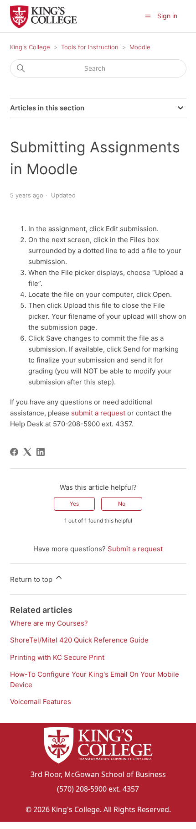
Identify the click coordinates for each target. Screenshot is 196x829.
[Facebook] (14, 452)
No (121, 503)
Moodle (139, 47)
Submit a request (135, 548)
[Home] (43, 25)
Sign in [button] (167, 16)
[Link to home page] (98, 747)
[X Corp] (27, 452)
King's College (30, 47)
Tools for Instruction (90, 47)
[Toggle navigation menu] (148, 16)
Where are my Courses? (49, 623)
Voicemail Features (40, 701)
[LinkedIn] (40, 452)
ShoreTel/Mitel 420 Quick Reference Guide (79, 640)
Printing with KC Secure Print (57, 657)
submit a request (98, 413)
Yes (74, 503)
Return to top (32, 579)
